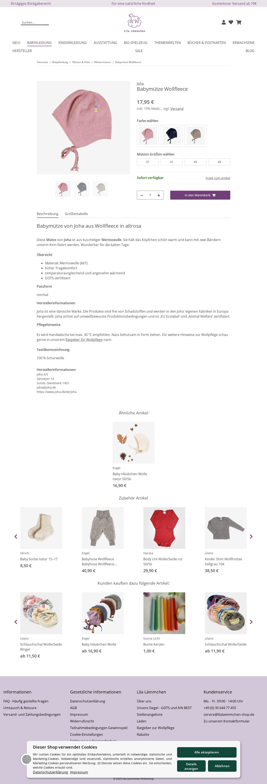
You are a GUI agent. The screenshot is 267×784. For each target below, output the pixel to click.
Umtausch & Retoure (20, 708)
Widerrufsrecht (82, 721)
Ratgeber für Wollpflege (84, 339)
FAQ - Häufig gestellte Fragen (25, 701)
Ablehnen (222, 766)
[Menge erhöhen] (158, 195)
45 (195, 162)
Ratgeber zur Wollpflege (155, 728)
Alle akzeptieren (206, 752)
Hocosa (148, 553)
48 (219, 162)
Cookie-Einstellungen (86, 734)
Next (251, 536)
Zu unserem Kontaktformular (227, 721)
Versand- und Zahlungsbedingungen (32, 714)
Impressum (79, 714)
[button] (223, 22)
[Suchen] (46, 22)
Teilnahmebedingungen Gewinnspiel (98, 728)
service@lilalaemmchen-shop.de (229, 714)
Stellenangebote (149, 714)
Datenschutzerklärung (87, 701)
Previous (16, 536)
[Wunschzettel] (231, 22)
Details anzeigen (191, 766)
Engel (116, 468)
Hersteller (22, 50)
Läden (141, 721)
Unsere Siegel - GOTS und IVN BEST (164, 708)
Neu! (16, 42)
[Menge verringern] (141, 195)
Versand (177, 108)
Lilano (209, 553)
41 (171, 162)
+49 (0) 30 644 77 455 (220, 708)
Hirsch (24, 553)
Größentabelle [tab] (76, 213)
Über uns (144, 701)
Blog (250, 50)
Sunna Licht (151, 638)
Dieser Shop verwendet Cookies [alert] (65, 747)
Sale (139, 50)
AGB (73, 708)
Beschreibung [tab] (47, 213)
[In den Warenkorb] (40, 78)
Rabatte (143, 734)
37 (147, 162)
